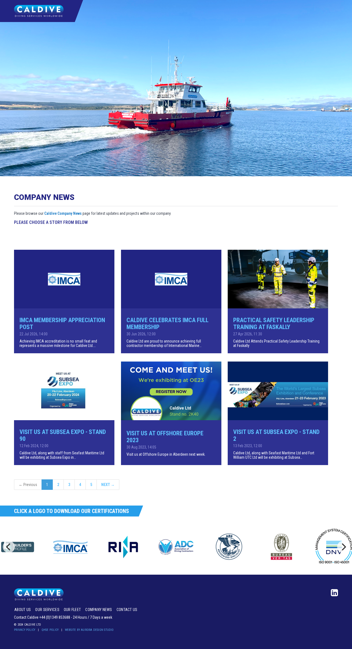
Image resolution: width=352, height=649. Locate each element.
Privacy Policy (24, 630)
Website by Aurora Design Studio (89, 630)
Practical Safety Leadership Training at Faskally (273, 323)
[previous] (9, 547)
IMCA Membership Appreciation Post (62, 323)
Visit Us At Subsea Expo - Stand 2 (276, 435)
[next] (343, 547)
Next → (108, 484)
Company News (98, 609)
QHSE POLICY (50, 630)
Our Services (47, 609)
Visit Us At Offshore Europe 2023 (165, 437)
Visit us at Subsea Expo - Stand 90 (63, 435)
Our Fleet (72, 609)
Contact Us (127, 609)
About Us (22, 609)
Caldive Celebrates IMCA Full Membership (167, 323)
